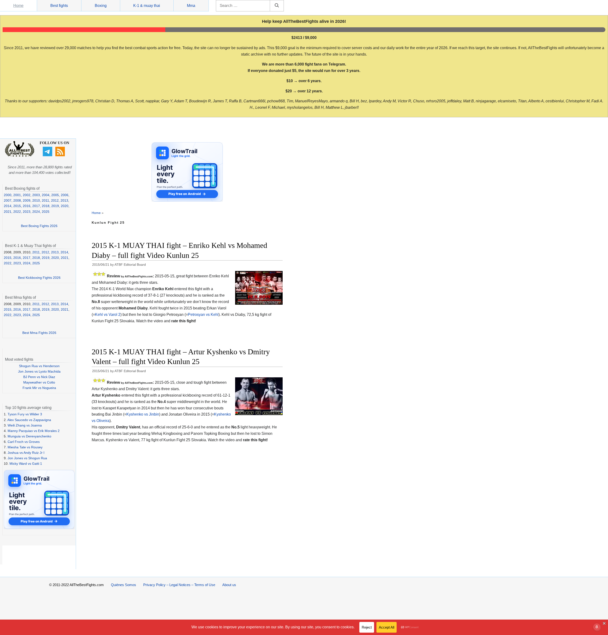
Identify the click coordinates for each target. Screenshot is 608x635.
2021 (7, 211)
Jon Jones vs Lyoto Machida (39, 371)
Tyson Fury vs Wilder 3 (25, 414)
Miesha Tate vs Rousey (25, 447)
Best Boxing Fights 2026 (39, 226)
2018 (45, 206)
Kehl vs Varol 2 (107, 315)
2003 (36, 195)
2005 (55, 195)
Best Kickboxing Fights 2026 (39, 278)
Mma (191, 6)
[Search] (277, 5)
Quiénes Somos (123, 585)
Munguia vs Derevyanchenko (29, 436)
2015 (17, 206)
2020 (64, 206)
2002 (26, 195)
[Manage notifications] (597, 627)
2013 (64, 200)
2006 (64, 195)
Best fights (59, 6)
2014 (7, 206)
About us (229, 585)
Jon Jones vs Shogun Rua (27, 458)
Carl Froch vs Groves (24, 442)
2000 (7, 195)
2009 (26, 200)
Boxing (101, 6)
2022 (17, 211)
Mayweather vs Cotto (39, 382)
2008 (17, 200)
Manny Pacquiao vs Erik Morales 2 (34, 431)
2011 (45, 200)
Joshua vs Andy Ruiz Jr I (26, 453)
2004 (45, 195)
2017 (36, 206)
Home (18, 6)
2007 (7, 200)
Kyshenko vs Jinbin (142, 414)
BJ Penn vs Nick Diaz (39, 377)
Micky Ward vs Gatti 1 (26, 463)
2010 (36, 200)
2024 (36, 211)
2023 (26, 211)
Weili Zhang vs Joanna (25, 425)
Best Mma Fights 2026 (39, 333)
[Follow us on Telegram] (48, 155)
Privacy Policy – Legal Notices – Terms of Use (179, 585)
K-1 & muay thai (146, 6)
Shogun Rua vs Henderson (39, 366)
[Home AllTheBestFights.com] (19, 155)
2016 (26, 206)
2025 (45, 211)
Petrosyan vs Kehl (203, 315)
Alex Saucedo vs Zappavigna (29, 420)
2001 (17, 195)
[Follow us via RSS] (60, 155)
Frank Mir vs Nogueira (39, 388)
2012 (55, 200)
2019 (55, 206)
